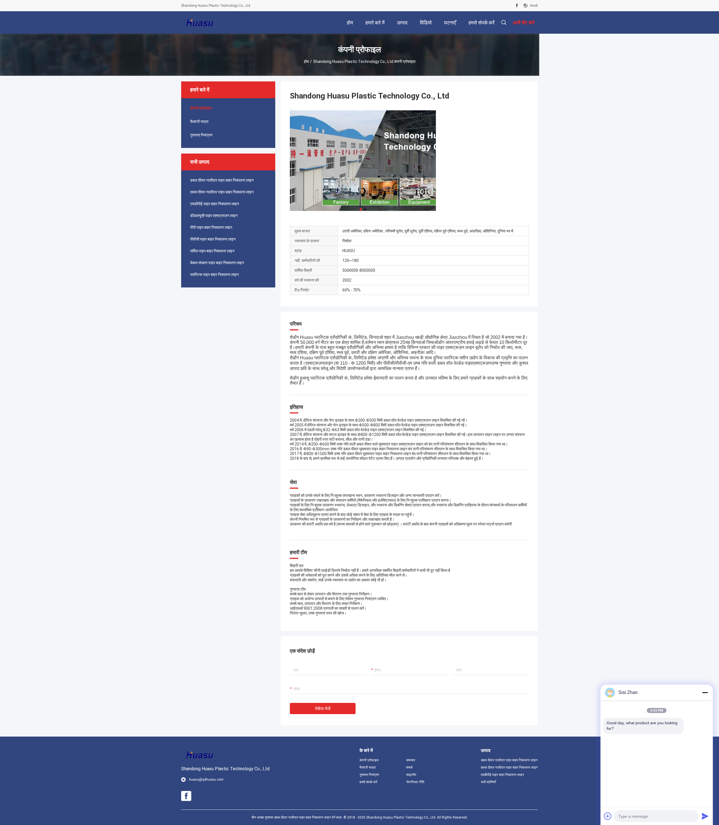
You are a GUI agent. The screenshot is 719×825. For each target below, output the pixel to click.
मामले (409, 767)
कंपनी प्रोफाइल (200, 108)
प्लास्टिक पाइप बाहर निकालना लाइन (214, 274)
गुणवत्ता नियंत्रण (201, 135)
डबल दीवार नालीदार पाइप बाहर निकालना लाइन (222, 180)
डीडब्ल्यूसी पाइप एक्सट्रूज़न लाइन (214, 215)
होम (306, 61)
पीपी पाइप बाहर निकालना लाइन (211, 227)
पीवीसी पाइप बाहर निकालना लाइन (213, 239)
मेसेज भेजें (322, 708)
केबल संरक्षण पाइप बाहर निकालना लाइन (217, 262)
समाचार (410, 760)
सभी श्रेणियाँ (488, 782)
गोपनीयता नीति (415, 782)
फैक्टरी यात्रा (199, 121)
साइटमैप (411, 775)
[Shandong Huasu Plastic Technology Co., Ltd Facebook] (517, 5)
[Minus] (705, 692)
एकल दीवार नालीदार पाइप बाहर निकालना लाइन (222, 192)
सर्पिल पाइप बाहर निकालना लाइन (212, 251)
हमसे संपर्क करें (368, 782)
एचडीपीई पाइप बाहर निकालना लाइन (214, 204)
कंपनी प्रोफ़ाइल (369, 760)
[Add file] (608, 816)
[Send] (704, 816)
